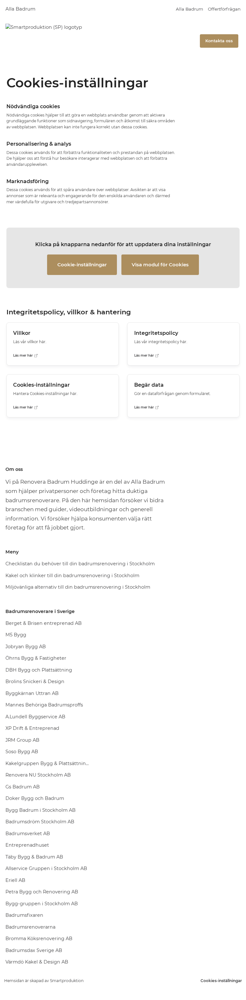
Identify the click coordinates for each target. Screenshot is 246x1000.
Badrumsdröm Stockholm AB (39, 822)
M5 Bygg (15, 635)
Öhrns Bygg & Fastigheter (35, 658)
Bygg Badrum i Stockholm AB (40, 810)
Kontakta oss (219, 40)
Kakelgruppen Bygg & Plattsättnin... (47, 763)
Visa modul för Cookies (160, 265)
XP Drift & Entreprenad (32, 728)
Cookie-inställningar (82, 265)
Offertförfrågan (224, 9)
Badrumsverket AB (27, 833)
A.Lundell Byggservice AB (35, 717)
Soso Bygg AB (21, 751)
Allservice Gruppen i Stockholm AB (46, 868)
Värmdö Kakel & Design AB (36, 962)
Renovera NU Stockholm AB (38, 775)
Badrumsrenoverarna (30, 927)
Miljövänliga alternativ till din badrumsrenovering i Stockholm (77, 587)
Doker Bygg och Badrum (34, 798)
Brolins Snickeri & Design (34, 681)
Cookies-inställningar (221, 980)
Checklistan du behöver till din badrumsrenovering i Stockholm (80, 564)
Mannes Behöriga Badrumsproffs (44, 705)
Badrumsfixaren (24, 915)
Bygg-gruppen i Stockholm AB (41, 904)
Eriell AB (15, 880)
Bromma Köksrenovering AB (38, 938)
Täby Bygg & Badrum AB (34, 857)
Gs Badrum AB (22, 787)
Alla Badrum (20, 9)
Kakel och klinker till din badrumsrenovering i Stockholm (72, 575)
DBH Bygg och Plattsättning (38, 670)
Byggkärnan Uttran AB (32, 693)
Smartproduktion (67, 980)
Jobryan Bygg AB (25, 646)
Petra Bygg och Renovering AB (41, 892)
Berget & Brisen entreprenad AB (43, 623)
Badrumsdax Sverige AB (33, 950)
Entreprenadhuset (27, 845)
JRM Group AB (22, 740)
